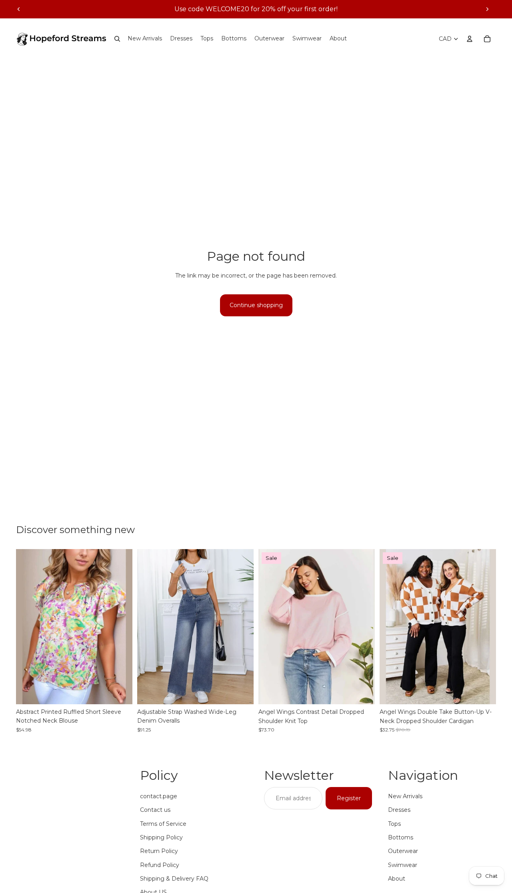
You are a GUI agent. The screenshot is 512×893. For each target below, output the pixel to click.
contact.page (158, 796)
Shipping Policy (161, 837)
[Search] (117, 39)
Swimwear (402, 865)
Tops (394, 823)
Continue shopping (256, 305)
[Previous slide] (19, 9)
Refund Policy (159, 865)
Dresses (399, 809)
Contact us (155, 809)
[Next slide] (487, 9)
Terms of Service (163, 823)
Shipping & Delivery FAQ (174, 878)
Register (349, 798)
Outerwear (403, 851)
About (396, 878)
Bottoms (400, 837)
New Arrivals (405, 796)
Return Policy (159, 851)
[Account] (469, 39)
